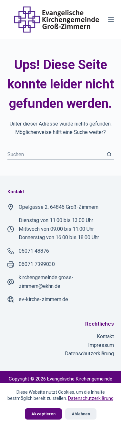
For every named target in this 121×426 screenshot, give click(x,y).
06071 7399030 (37, 264)
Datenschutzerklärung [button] (91, 398)
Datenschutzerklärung (89, 353)
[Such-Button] (109, 154)
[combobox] (56, 154)
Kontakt (105, 336)
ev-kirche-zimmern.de (43, 299)
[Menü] (111, 20)
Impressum (101, 345)
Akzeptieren (43, 413)
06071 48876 (34, 251)
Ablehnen (81, 413)
